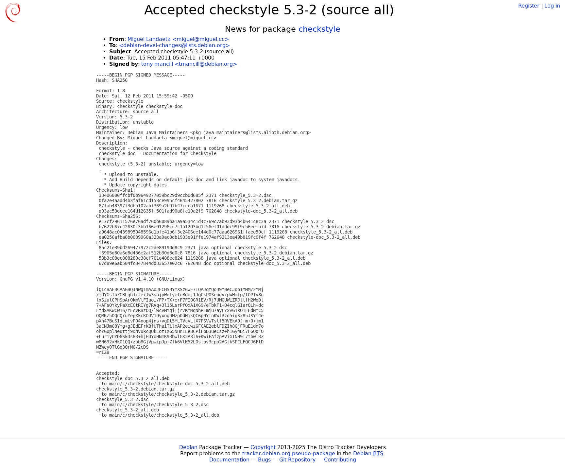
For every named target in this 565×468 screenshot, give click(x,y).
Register (528, 6)
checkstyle (319, 29)
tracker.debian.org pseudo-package (288, 453)
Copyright (263, 447)
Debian (188, 447)
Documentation (229, 460)
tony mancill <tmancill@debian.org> (189, 64)
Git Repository (297, 460)
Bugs (264, 460)
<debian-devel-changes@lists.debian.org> (174, 45)
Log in (552, 6)
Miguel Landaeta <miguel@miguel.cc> (178, 39)
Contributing (340, 460)
